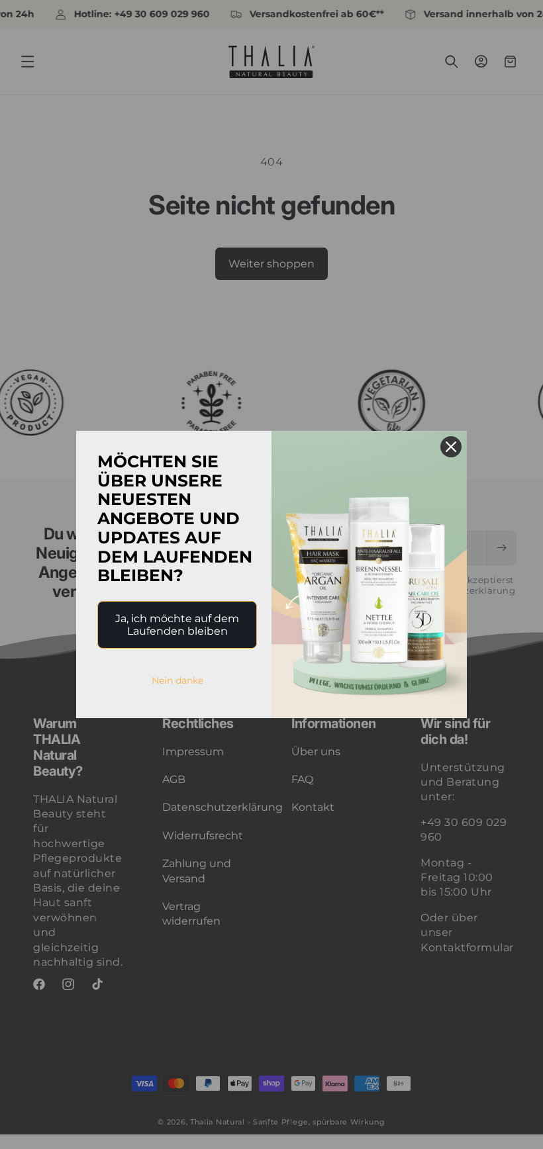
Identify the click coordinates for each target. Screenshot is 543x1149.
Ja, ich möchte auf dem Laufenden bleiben (177, 624)
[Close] (451, 447)
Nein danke (177, 680)
